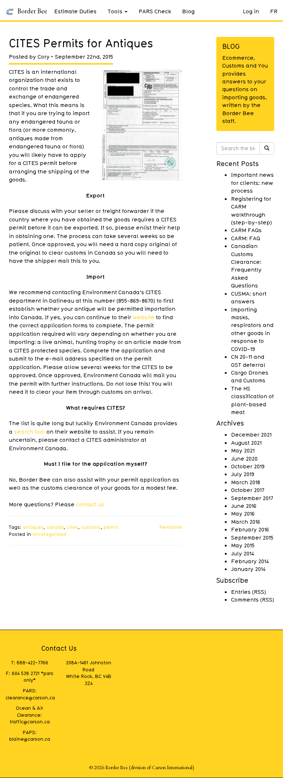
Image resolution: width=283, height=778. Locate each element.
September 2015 (252, 537)
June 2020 (244, 458)
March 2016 (245, 521)
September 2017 (252, 498)
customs (91, 527)
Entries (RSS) (248, 591)
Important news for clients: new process (252, 182)
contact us (90, 504)
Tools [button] (115, 11)
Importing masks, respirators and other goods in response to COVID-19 (252, 329)
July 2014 (242, 553)
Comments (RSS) (252, 599)
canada (55, 527)
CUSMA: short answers (248, 297)
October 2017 (247, 489)
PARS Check (155, 11)
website (144, 317)
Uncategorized (49, 534)
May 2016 (243, 513)
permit (111, 527)
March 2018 (245, 482)
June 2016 (243, 505)
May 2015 (243, 545)
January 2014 (248, 568)
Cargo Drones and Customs (249, 376)
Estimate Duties (75, 11)
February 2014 (250, 561)
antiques (33, 527)
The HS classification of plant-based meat (252, 400)
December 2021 (251, 434)
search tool (29, 431)
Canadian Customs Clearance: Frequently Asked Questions (246, 265)
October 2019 (248, 466)
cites (72, 527)
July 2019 (242, 474)
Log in (251, 11)
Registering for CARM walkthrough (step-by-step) (251, 210)
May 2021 (243, 450)
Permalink (171, 527)
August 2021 (246, 442)
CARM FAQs (246, 230)
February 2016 (250, 529)
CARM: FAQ (245, 238)
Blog (188, 11)
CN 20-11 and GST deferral (248, 360)
